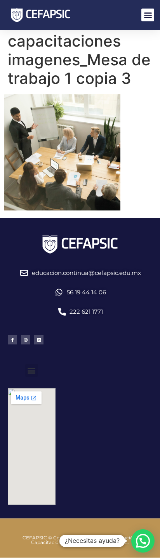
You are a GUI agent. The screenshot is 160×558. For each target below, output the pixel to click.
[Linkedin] (38, 339)
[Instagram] (25, 339)
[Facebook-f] (12, 339)
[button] (147, 15)
